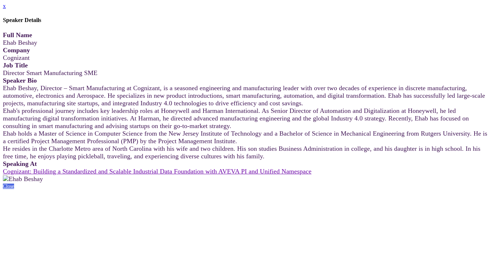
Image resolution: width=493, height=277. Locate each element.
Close (8, 186)
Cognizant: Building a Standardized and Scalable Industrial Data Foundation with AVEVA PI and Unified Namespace (157, 171)
